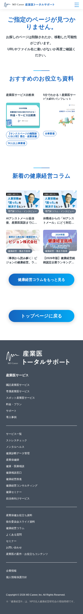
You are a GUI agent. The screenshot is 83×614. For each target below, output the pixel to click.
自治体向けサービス (18, 498)
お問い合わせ (14, 547)
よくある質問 (14, 534)
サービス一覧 (14, 433)
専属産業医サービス (18, 391)
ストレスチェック (16, 440)
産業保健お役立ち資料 (19, 515)
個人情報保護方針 (16, 577)
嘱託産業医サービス (18, 384)
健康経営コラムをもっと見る (41, 280)
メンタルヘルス (15, 446)
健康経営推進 (14, 479)
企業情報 (11, 570)
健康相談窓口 (14, 472)
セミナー (11, 541)
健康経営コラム (15, 528)
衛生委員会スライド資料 (20, 521)
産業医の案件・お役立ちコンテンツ (27, 553)
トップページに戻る (41, 315)
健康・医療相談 (15, 466)
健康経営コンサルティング (21, 485)
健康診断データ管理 (18, 453)
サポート (11, 410)
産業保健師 (12, 459)
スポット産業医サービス (20, 397)
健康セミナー (14, 492)
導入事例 (11, 417)
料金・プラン (14, 404)
